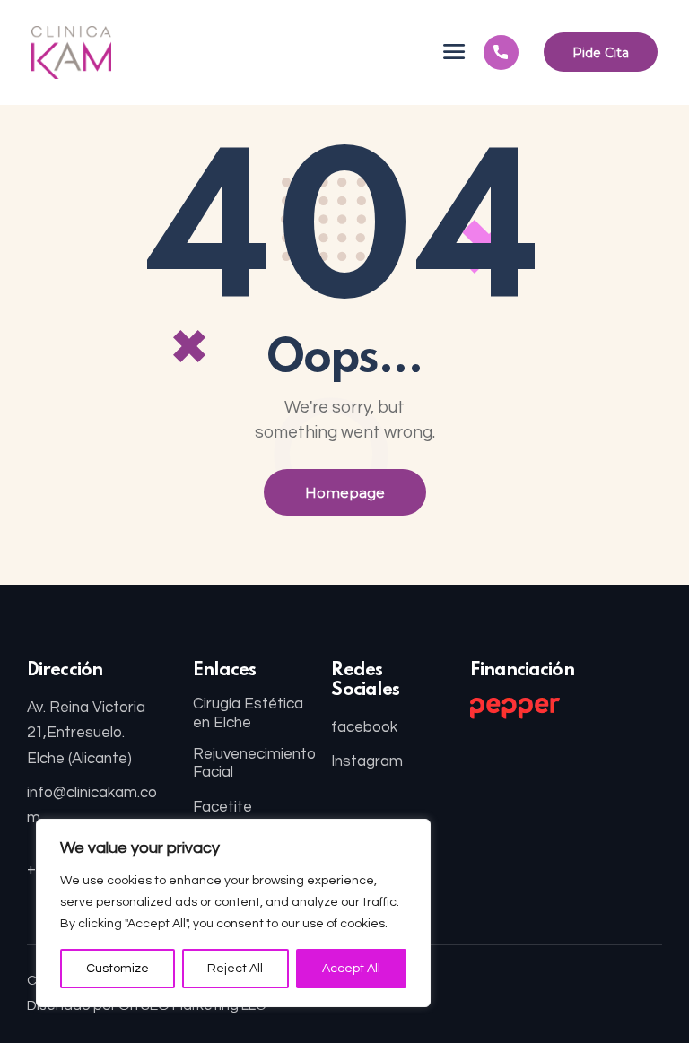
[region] (233, 913)
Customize (117, 968)
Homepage (345, 492)
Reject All (235, 968)
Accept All (351, 968)
